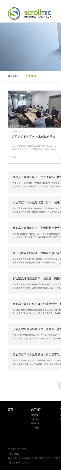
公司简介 (35, 415)
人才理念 (35, 419)
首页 (10, 409)
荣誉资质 (35, 423)
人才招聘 (35, 428)
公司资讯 (13, 76)
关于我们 (36, 409)
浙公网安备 (13, 453)
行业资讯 (31, 76)
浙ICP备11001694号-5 (18, 463)
